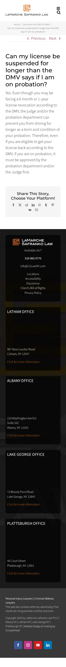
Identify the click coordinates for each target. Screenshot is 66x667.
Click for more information (23, 362)
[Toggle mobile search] (58, 12)
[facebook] (18, 645)
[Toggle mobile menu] (58, 8)
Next (52, 38)
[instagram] (28, 645)
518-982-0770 (33, 258)
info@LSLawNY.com (33, 266)
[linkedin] (48, 645)
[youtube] (38, 645)
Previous (38, 38)
